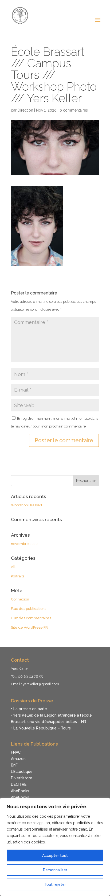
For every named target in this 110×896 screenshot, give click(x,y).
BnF (14, 765)
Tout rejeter (55, 884)
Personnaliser (55, 870)
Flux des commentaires (31, 618)
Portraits (17, 576)
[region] (55, 847)
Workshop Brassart (26, 505)
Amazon (18, 759)
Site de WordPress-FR (29, 627)
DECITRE (18, 784)
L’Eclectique (22, 771)
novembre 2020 (24, 544)
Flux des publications (28, 609)
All (13, 567)
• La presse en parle (29, 709)
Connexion (20, 599)
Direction (25, 110)
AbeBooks (20, 791)
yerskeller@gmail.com (41, 684)
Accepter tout (55, 855)
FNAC (16, 752)
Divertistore (21, 778)
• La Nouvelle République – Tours (41, 728)
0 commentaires (74, 110)
